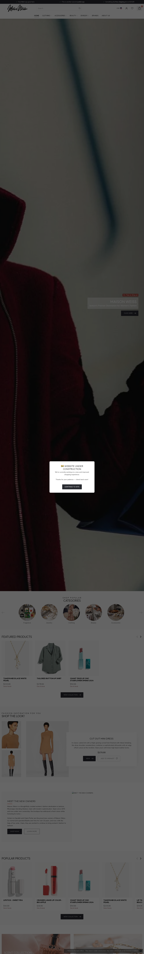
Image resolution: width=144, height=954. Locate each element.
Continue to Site (72, 487)
